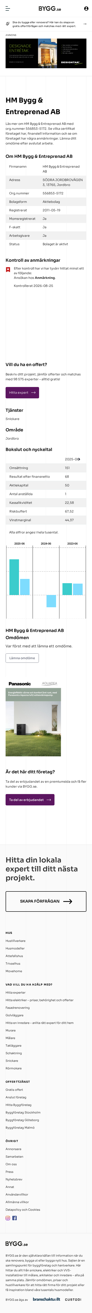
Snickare (12, 419)
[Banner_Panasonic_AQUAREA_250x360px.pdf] (33, 755)
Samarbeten (14, 1157)
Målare (10, 1038)
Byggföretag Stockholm (23, 1112)
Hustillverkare (15, 941)
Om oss (11, 1164)
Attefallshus (14, 956)
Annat (10, 1187)
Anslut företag (16, 1097)
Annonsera (13, 1149)
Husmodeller (15, 948)
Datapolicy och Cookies (23, 1210)
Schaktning (14, 1053)
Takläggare (13, 1046)
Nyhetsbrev (14, 1179)
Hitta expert (18, 393)
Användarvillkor (17, 1194)
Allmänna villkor (17, 1202)
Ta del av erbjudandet (26, 800)
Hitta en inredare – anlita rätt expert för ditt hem (40, 1023)
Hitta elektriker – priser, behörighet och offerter (39, 1000)
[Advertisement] (33, 323)
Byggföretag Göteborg (22, 1120)
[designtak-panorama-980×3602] (46, 67)
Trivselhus (13, 963)
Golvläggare (14, 1015)
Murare (11, 1030)
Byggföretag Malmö (20, 1128)
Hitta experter (15, 992)
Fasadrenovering (18, 1008)
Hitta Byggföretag (18, 1105)
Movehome (14, 971)
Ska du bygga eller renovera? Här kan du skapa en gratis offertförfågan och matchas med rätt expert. (44, 24)
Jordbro (12, 438)
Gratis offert (14, 1090)
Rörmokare (14, 1068)
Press (9, 1172)
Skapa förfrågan (40, 901)
